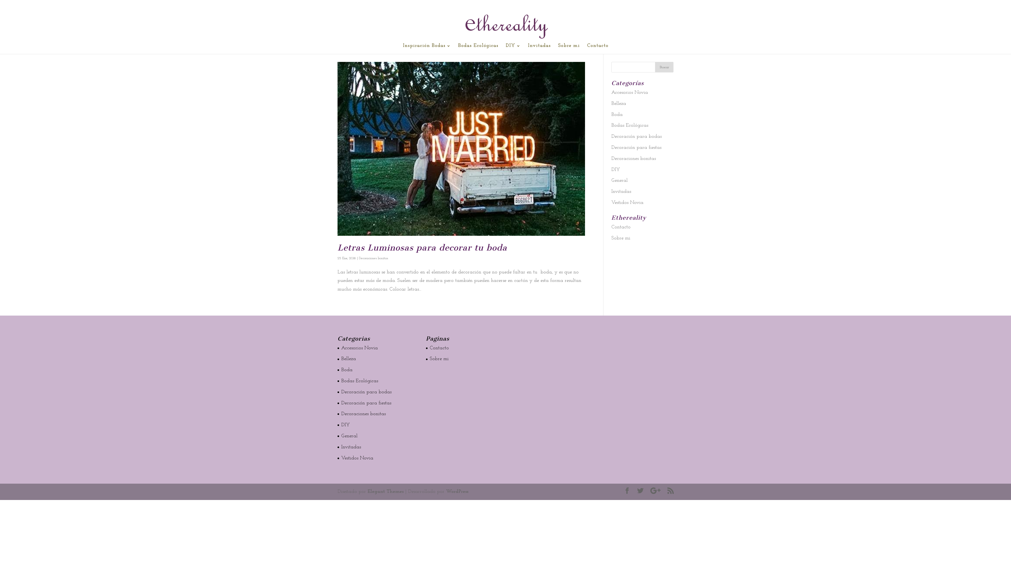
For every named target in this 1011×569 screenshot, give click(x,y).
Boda (617, 114)
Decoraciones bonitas (373, 258)
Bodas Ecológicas (478, 46)
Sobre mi (569, 46)
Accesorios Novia (629, 92)
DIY (510, 46)
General (619, 180)
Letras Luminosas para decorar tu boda (422, 248)
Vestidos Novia (627, 202)
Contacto (597, 46)
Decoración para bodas (636, 136)
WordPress (457, 491)
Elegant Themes (386, 491)
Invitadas (539, 46)
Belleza (618, 103)
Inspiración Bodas (424, 46)
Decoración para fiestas (636, 147)
